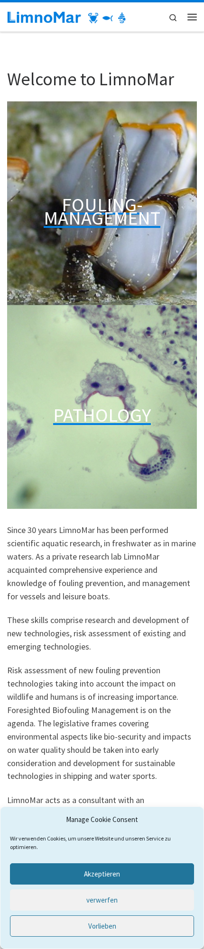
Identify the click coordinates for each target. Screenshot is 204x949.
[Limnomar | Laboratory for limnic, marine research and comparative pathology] (66, 16)
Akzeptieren (102, 873)
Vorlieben (102, 926)
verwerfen (102, 899)
